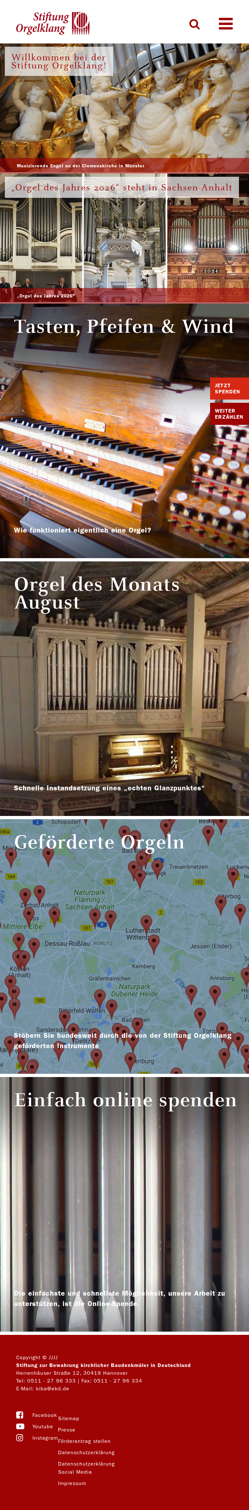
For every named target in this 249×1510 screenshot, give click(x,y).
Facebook (44, 1415)
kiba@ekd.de (52, 1388)
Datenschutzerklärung (86, 1452)
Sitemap (68, 1418)
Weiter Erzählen (229, 414)
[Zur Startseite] (52, 24)
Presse (67, 1430)
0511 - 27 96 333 (51, 1381)
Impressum (72, 1483)
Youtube (42, 1426)
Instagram (45, 1438)
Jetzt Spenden (227, 388)
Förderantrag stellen (84, 1441)
